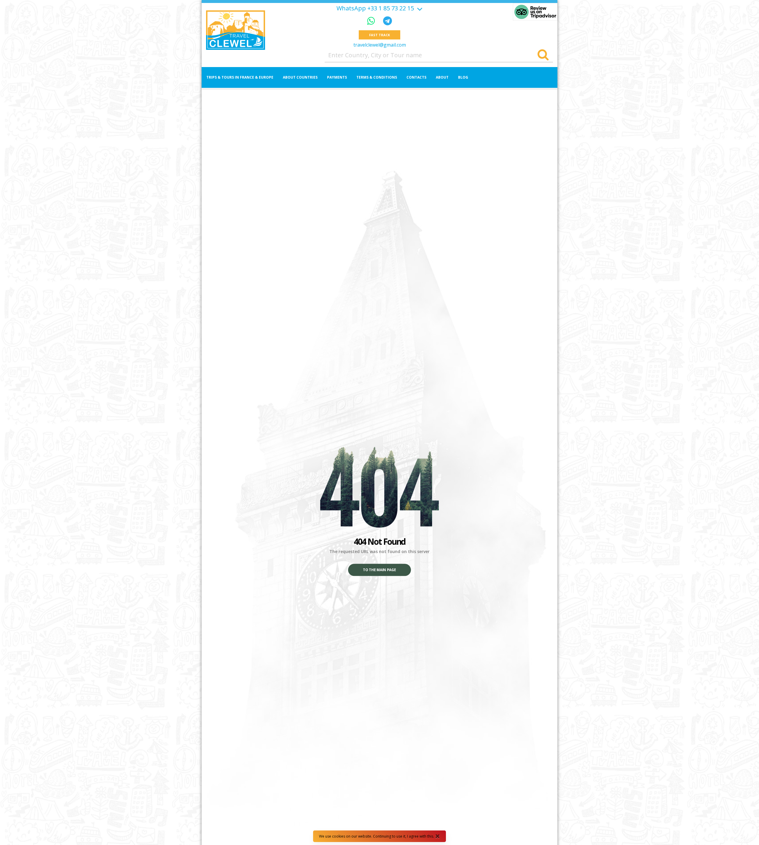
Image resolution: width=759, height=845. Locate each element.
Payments (337, 77)
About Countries (300, 77)
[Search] (543, 55)
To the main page (379, 570)
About (442, 77)
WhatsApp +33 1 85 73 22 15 (375, 8)
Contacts (416, 77)
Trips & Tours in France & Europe (239, 77)
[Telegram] (387, 21)
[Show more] (418, 8)
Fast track (379, 35)
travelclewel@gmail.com (379, 45)
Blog (463, 77)
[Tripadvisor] (535, 12)
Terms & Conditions (376, 77)
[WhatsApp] (372, 21)
